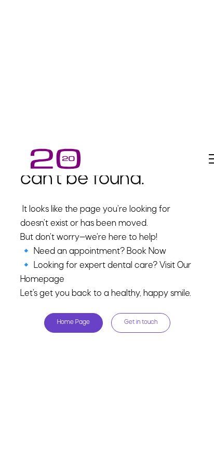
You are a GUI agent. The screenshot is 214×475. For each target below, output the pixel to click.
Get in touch (140, 322)
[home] (56, 158)
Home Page (73, 322)
